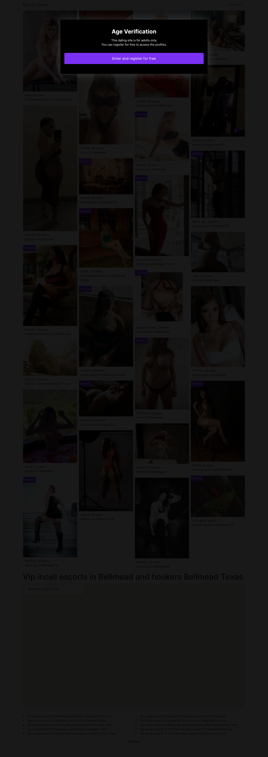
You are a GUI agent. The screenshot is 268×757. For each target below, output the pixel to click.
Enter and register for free (134, 58)
